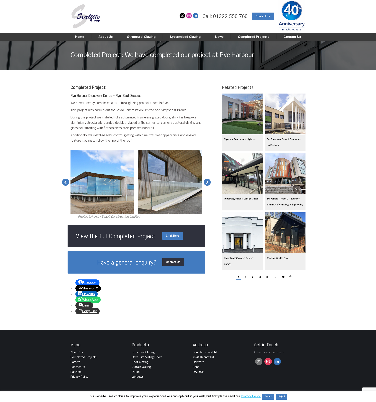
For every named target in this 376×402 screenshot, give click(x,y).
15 (283, 276)
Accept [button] (268, 397)
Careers (75, 362)
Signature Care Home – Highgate (240, 139)
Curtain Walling (141, 367)
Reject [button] (281, 397)
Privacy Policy (79, 376)
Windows (138, 376)
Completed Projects (83, 357)
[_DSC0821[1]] (170, 182)
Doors (136, 372)
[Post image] (242, 114)
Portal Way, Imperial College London (241, 198)
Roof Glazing (140, 362)
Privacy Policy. (251, 396)
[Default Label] (268, 361)
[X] (259, 361)
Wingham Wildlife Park (277, 258)
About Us (76, 352)
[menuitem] (79, 36)
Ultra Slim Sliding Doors (147, 357)
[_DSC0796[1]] (102, 182)
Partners (75, 372)
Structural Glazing (143, 352)
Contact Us (77, 367)
